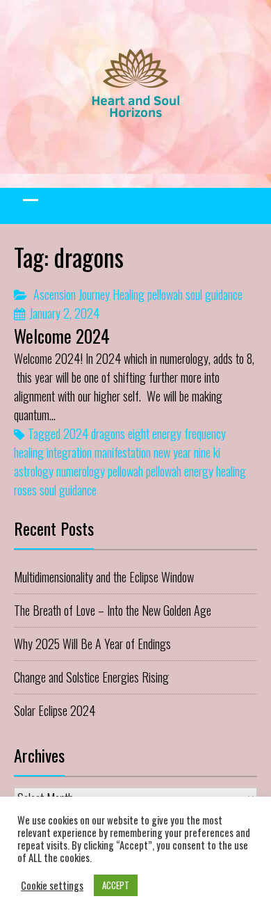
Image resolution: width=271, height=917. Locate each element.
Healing (129, 294)
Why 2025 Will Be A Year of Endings (92, 644)
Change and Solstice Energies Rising (91, 677)
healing (29, 452)
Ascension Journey (71, 294)
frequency (205, 433)
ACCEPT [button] (115, 885)
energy (166, 433)
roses (25, 490)
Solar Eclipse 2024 (54, 710)
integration (69, 452)
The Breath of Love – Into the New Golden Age (112, 610)
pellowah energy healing (196, 471)
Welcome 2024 (62, 336)
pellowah (165, 294)
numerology (80, 471)
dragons (108, 433)
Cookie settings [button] (52, 885)
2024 (75, 433)
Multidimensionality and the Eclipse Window (104, 577)
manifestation (123, 452)
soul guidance (214, 294)
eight (138, 433)
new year (172, 452)
